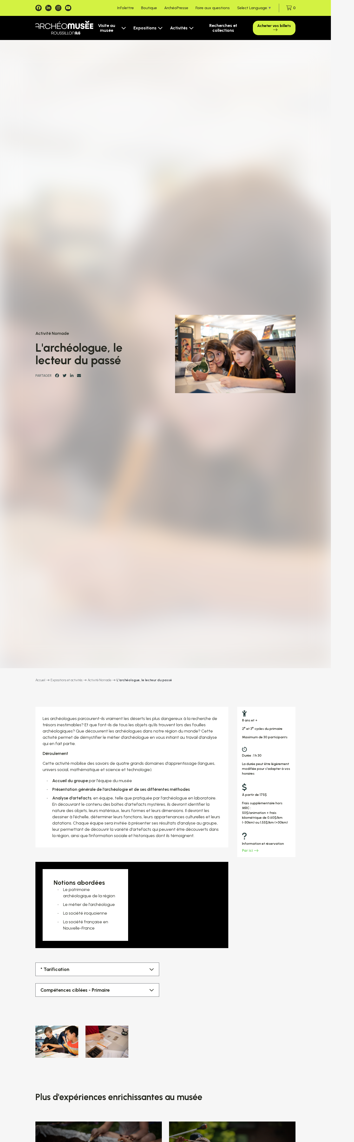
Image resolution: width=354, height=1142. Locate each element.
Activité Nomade (99, 680)
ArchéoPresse (176, 8)
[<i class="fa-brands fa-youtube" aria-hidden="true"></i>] (68, 8)
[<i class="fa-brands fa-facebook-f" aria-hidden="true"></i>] (38, 8)
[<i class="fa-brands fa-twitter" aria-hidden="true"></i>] (64, 375)
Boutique (149, 8)
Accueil (40, 680)
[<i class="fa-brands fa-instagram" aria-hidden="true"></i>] (58, 8)
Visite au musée (106, 28)
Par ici (247, 850)
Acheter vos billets (274, 25)
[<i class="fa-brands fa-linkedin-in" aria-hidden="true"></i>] (48, 8)
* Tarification (54, 969)
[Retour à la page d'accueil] (64, 28)
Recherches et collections (223, 28)
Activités (179, 28)
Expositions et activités (66, 680)
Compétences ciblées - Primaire (75, 990)
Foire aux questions (213, 8)
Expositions (145, 28)
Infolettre (125, 8)
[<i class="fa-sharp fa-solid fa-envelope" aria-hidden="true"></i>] (79, 375)
